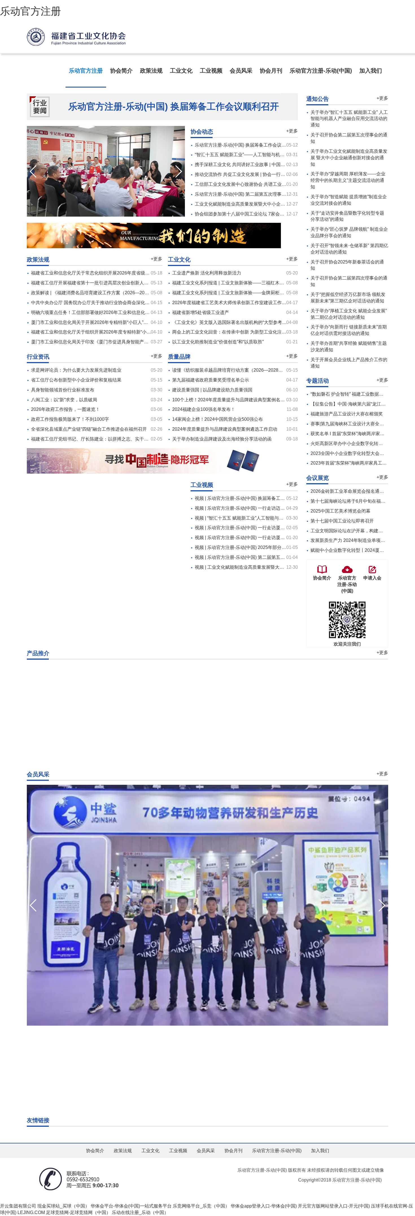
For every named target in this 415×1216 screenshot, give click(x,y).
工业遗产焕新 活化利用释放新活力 (206, 273)
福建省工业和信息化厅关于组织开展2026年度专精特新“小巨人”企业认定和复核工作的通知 (121, 332)
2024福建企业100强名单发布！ (203, 409)
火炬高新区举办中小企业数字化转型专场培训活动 (360, 443)
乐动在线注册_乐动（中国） (140, 1212)
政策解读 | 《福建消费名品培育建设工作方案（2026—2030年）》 (97, 292)
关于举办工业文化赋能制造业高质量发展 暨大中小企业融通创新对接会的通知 (349, 158)
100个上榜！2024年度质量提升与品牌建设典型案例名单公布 (233, 399)
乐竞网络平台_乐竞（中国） (201, 1206)
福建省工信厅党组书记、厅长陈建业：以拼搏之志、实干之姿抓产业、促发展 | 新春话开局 (121, 439)
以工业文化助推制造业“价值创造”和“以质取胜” (218, 341)
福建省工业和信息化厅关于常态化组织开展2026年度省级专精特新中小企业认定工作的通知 (122, 273)
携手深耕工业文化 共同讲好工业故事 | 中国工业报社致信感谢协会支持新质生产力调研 (280, 164)
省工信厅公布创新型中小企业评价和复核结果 (76, 380)
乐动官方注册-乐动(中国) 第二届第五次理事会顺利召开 (249, 194)
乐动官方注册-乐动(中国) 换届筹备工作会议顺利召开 (173, 106)
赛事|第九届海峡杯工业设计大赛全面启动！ (354, 423)
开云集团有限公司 (18, 1206)
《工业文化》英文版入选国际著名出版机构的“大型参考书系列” (234, 322)
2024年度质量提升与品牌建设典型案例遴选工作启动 (224, 429)
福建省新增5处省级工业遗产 (200, 312)
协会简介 (121, 70)
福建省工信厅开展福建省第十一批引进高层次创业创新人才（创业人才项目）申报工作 (117, 282)
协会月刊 (271, 70)
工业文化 (181, 70)
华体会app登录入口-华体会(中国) (264, 1206)
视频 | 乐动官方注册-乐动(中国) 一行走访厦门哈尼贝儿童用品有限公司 (265, 527)
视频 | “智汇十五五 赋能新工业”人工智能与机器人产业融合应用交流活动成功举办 (275, 518)
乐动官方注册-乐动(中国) (321, 70)
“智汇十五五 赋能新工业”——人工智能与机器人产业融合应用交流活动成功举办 (273, 154)
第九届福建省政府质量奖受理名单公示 (210, 380)
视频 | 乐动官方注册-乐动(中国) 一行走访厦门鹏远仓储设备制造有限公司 (267, 537)
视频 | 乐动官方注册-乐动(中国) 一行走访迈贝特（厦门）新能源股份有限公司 (271, 508)
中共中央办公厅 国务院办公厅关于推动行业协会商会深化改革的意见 (99, 302)
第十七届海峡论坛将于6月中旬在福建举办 (352, 501)
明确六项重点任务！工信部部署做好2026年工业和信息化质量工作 (97, 312)
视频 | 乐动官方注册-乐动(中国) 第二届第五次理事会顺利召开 (255, 557)
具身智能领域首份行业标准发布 (62, 389)
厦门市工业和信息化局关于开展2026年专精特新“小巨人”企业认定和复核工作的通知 (114, 322)
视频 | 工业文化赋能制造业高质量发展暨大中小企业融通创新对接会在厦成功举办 (275, 567)
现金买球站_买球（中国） (63, 1206)
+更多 (292, 130)
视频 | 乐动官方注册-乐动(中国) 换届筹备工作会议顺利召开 (253, 498)
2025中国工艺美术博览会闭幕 (340, 511)
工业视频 (211, 70)
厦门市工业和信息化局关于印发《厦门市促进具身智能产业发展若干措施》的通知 (112, 341)
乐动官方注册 (30, 11)
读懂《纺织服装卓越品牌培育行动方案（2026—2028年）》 (232, 370)
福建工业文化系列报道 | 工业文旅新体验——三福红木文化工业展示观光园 (246, 282)
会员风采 (241, 70)
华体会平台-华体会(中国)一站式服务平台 (131, 1206)
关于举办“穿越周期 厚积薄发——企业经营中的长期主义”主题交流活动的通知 (348, 180)
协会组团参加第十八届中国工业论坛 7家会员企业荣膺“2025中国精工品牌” (268, 214)
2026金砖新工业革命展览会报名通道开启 (352, 491)
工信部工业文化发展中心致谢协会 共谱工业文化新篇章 (249, 184)
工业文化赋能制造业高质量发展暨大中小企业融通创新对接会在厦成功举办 (269, 204)
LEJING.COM (31, 1212)
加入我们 (370, 70)
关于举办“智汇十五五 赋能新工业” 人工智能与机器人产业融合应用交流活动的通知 (349, 119)
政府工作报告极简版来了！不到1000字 (70, 419)
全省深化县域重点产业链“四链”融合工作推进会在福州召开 (89, 429)
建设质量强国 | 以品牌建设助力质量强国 (212, 389)
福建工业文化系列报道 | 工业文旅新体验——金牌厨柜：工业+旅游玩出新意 (247, 292)
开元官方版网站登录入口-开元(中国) (334, 1206)
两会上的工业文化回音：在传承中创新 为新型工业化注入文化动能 (238, 332)
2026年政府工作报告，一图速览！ (65, 409)
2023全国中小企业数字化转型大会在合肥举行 (356, 453)
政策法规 (151, 70)
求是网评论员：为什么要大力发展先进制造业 (76, 370)
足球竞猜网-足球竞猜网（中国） (78, 1212)
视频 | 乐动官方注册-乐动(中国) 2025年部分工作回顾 (247, 547)
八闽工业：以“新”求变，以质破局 (64, 399)
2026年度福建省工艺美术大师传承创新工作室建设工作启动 (231, 302)
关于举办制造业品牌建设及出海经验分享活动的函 (222, 439)
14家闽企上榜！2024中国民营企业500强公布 (217, 419)
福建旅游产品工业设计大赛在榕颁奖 (347, 413)
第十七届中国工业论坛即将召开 (342, 520)
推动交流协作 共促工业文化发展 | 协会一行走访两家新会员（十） (260, 174)
